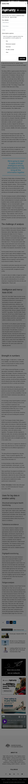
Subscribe (22, 58)
